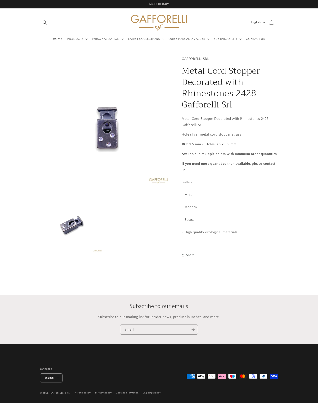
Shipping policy (152, 393)
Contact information (127, 393)
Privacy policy (103, 393)
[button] (45, 22)
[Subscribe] (193, 330)
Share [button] (190, 255)
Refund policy (83, 393)
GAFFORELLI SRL (60, 393)
